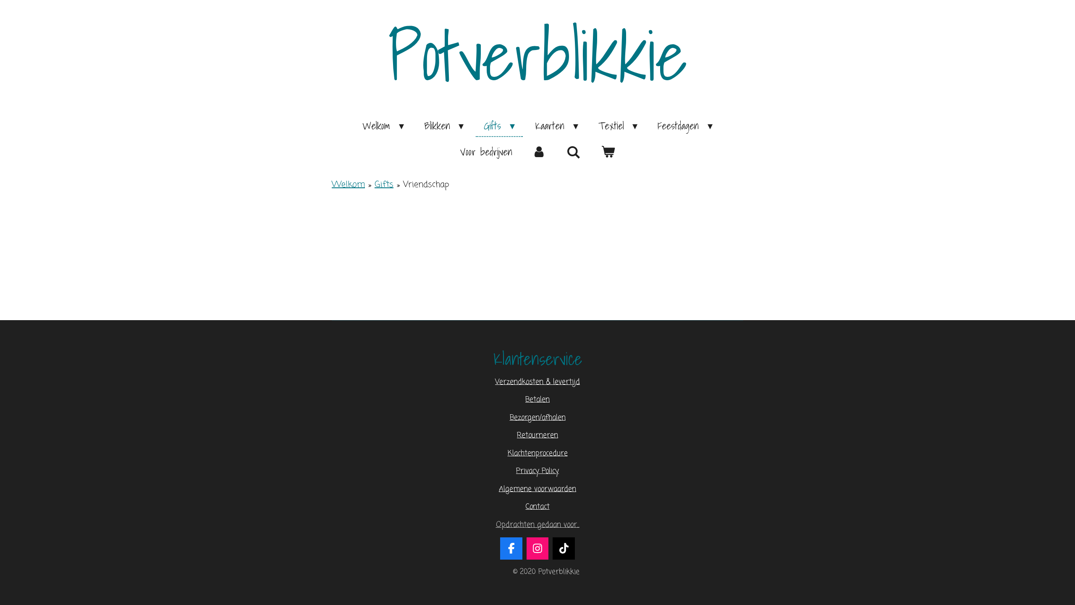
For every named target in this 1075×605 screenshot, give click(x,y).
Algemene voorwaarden (537, 489)
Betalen (537, 400)
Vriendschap (426, 184)
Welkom (348, 184)
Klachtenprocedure (538, 453)
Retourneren (537, 435)
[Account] (539, 151)
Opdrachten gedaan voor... (537, 525)
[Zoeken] (573, 152)
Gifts (384, 184)
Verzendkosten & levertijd (537, 382)
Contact (538, 507)
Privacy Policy (537, 471)
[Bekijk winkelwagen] (608, 151)
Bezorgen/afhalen (538, 418)
